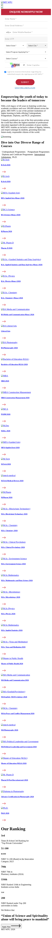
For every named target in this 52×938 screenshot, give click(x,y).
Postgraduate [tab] (38, 152)
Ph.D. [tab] (14, 157)
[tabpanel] (26, 267)
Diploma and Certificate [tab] (17, 154)
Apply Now (6, 927)
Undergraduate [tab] (13, 152)
